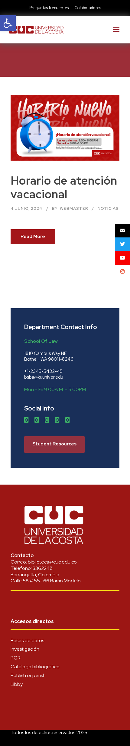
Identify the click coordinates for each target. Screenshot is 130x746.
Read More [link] (33, 236)
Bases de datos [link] (27, 640)
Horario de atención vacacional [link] (64, 187)
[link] (8, 23)
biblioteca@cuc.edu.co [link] (52, 562)
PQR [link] (16, 658)
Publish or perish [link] (28, 675)
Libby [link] (17, 684)
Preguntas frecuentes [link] (49, 7)
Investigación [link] (25, 649)
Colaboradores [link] (87, 7)
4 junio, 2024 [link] (27, 208)
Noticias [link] (108, 208)
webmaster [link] (74, 208)
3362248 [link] (43, 568)
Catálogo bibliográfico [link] (35, 666)
